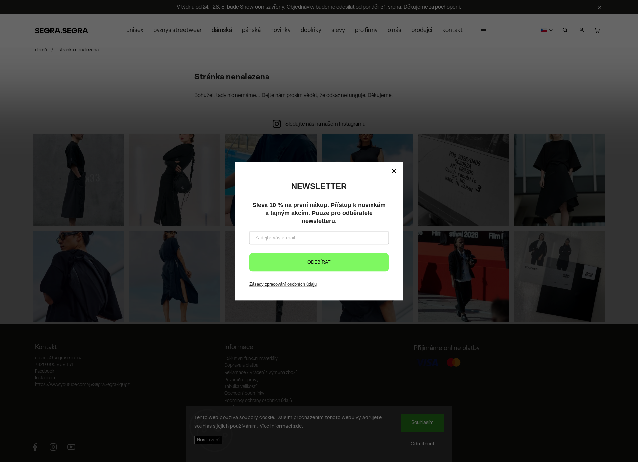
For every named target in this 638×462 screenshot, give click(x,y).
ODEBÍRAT (319, 262)
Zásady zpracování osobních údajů (283, 284)
